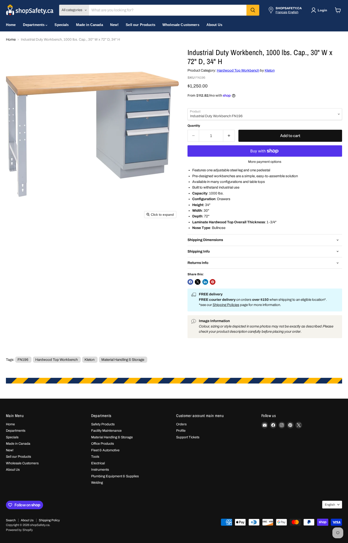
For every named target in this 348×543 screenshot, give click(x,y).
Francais (281, 12)
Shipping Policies (226, 305)
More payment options (264, 162)
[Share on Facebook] (190, 282)
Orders (181, 424)
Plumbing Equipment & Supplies (115, 476)
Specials (61, 25)
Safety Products (103, 424)
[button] (320, 10)
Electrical (98, 463)
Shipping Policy (49, 520)
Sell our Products (140, 25)
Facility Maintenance (106, 430)
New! (114, 25)
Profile (181, 430)
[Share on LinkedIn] (205, 282)
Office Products (102, 443)
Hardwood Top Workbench (238, 70)
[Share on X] (198, 282)
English (293, 12)
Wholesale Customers (180, 25)
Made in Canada (89, 25)
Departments (34, 25)
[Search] (252, 10)
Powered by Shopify (19, 530)
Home (11, 25)
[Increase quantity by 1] (229, 136)
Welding (97, 482)
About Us (214, 25)
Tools (95, 456)
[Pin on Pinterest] (212, 282)
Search (11, 520)
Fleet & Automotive (105, 450)
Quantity (193, 125)
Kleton (270, 70)
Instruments (100, 469)
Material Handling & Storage (122, 360)
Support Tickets (187, 437)
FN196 (23, 360)
